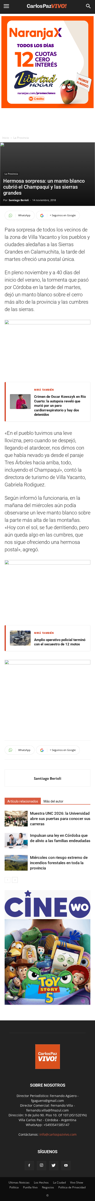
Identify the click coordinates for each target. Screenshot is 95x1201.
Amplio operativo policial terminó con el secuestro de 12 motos (59, 642)
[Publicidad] (47, 62)
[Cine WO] (47, 917)
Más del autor (53, 801)
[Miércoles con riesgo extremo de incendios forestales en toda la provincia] (16, 863)
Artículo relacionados (22, 801)
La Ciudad (59, 1182)
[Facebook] (29, 1165)
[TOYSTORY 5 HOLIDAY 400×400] (47, 1003)
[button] (88, 6)
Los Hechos (41, 1182)
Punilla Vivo (30, 1187)
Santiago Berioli (19, 200)
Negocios (48, 1187)
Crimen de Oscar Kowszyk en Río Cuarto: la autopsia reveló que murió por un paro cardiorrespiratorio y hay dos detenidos (60, 406)
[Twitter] (53, 1165)
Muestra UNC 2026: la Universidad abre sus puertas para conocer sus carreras (60, 818)
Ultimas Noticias (19, 1182)
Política (14, 1187)
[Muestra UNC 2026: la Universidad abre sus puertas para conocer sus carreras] (16, 819)
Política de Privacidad (72, 1187)
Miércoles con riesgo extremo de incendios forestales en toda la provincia (59, 862)
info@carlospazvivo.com (58, 1134)
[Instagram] (41, 1165)
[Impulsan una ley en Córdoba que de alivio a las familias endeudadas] (16, 841)
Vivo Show (76, 1182)
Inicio (5, 138)
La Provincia (21, 138)
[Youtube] (66, 1165)
